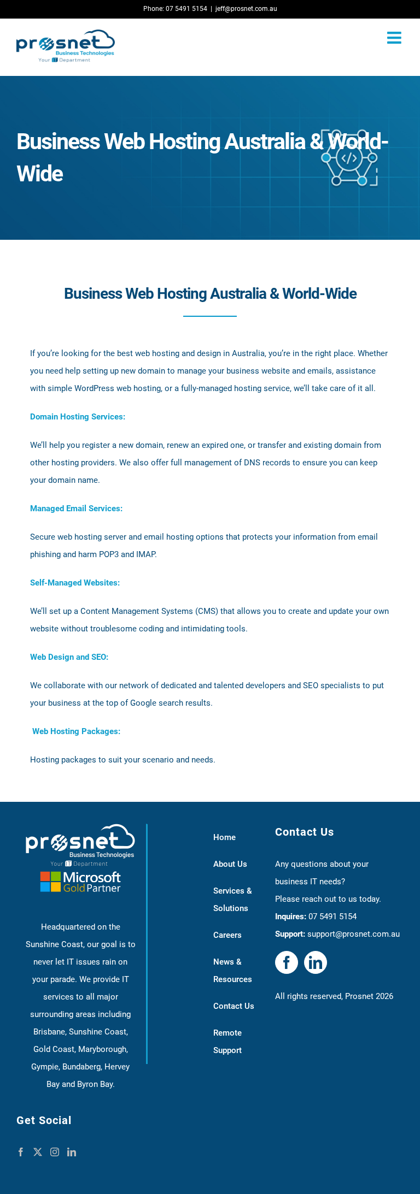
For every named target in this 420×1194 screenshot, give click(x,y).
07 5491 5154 (332, 916)
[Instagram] (54, 1152)
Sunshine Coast (97, 1032)
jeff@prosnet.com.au (246, 9)
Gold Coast (53, 1049)
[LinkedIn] (71, 1152)
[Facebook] (20, 1152)
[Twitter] (37, 1152)
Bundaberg (81, 1067)
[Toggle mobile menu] (395, 37)
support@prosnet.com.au (353, 934)
